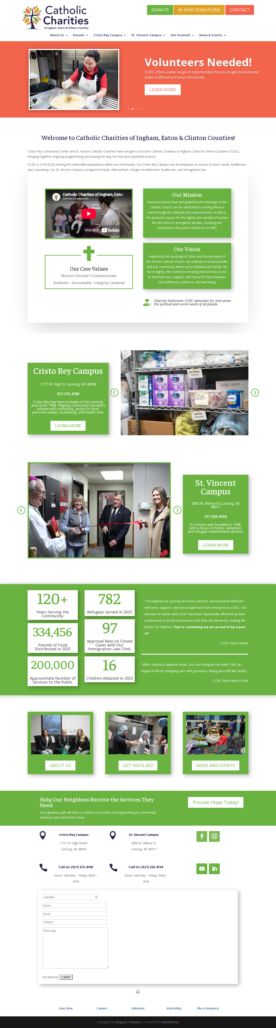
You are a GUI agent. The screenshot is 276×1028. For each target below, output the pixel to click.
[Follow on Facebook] (201, 836)
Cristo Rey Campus (107, 35)
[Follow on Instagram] (214, 836)
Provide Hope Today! (216, 802)
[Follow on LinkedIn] (214, 868)
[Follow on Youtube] (201, 868)
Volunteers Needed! (198, 62)
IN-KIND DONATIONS (199, 10)
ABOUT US (60, 765)
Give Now (66, 1008)
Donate (78, 35)
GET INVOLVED (138, 765)
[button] (114, 392)
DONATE (160, 10)
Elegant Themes (128, 1022)
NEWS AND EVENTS (215, 765)
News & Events (210, 35)
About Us (57, 35)
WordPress (170, 1022)
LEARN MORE (162, 90)
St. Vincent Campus (146, 35)
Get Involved (180, 35)
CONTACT (240, 10)
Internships (174, 1008)
